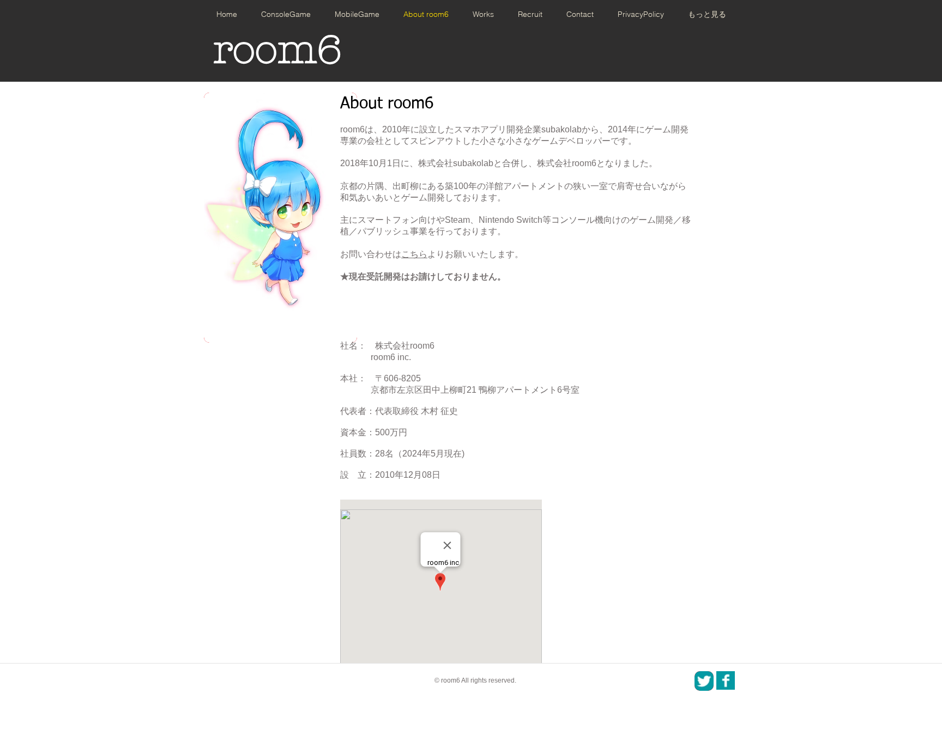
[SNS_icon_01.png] (725, 680)
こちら (414, 254)
